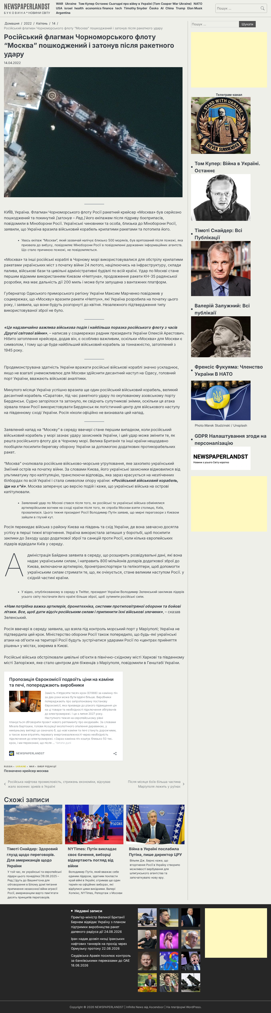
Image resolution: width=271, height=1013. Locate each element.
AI (161, 8)
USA (59, 8)
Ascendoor (156, 1007)
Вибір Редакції (46, 766)
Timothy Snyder (135, 8)
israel (68, 8)
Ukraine (70, 4)
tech (118, 8)
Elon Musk (194, 8)
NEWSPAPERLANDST (27, 6)
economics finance (99, 8)
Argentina (63, 13)
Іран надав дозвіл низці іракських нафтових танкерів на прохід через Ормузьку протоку (99, 943)
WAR (59, 4)
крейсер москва (35, 771)
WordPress (193, 1007)
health (79, 8)
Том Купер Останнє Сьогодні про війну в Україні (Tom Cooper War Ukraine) (135, 4)
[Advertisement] (229, 60)
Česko (154, 8)
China (169, 8)
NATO (198, 4)
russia (8, 766)
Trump (180, 8)
